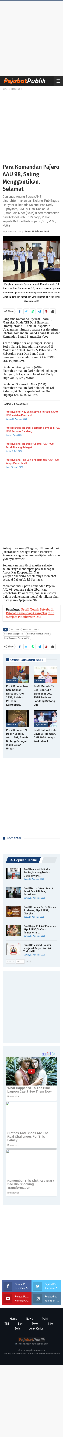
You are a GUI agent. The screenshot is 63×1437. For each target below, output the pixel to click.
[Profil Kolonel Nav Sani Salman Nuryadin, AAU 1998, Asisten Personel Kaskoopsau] (17, 674)
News (29, 1318)
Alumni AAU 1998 (30, 629)
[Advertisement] (31, 37)
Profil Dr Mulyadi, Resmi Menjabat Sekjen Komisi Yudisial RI (37, 948)
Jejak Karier (41, 724)
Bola (17, 1328)
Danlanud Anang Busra (13, 634)
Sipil (20, 1323)
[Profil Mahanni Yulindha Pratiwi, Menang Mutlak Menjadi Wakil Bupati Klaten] (13, 873)
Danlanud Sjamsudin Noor (38, 634)
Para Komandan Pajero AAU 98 (16, 638)
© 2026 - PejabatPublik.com (31, 1350)
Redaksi (23, 1353)
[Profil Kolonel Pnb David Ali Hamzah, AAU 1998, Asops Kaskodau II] (45, 718)
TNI (7, 1323)
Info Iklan (34, 1353)
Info (50, 1323)
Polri (45, 1318)
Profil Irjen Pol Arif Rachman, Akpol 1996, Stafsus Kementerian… (40, 929)
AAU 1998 (15, 629)
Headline (11, 681)
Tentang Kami (10, 1353)
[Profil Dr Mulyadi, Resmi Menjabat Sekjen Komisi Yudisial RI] (13, 949)
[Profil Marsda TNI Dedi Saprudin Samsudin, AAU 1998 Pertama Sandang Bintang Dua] (45, 674)
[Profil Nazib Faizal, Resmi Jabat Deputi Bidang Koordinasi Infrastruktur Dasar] (13, 892)
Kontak (44, 1353)
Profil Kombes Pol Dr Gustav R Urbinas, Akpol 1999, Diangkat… (39, 910)
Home (13, 1318)
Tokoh (35, 1323)
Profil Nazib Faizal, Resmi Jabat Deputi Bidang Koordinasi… (38, 891)
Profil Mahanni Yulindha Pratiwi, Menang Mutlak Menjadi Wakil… (37, 872)
